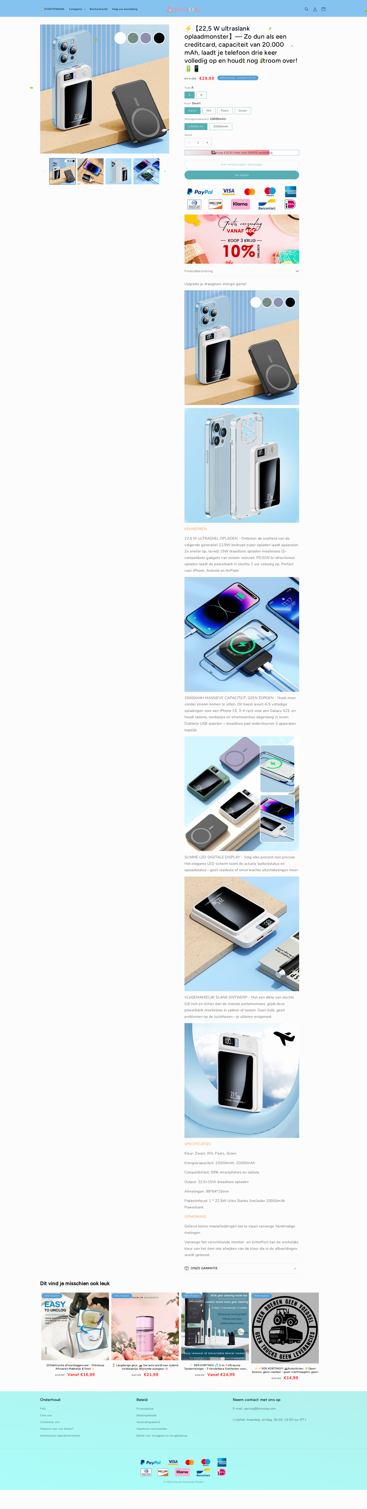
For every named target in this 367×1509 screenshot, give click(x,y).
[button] (77, 9)
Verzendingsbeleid (148, 1422)
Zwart (192, 110)
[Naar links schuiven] (44, 171)
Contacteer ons (50, 1422)
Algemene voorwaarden (151, 1429)
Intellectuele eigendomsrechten (60, 1435)
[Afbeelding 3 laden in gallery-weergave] (119, 171)
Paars (225, 110)
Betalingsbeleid (146, 1415)
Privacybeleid (144, 1409)
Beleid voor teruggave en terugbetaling (161, 1435)
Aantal (188, 135)
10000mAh (195, 126)
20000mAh (220, 126)
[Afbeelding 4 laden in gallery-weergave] (146, 171)
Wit (208, 110)
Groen (243, 110)
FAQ (43, 1409)
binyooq (177, 1482)
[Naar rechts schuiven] (165, 171)
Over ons (46, 1415)
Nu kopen (242, 175)
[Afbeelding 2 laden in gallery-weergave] (90, 171)
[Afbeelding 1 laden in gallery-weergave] (63, 171)
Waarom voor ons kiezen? (56, 1429)
